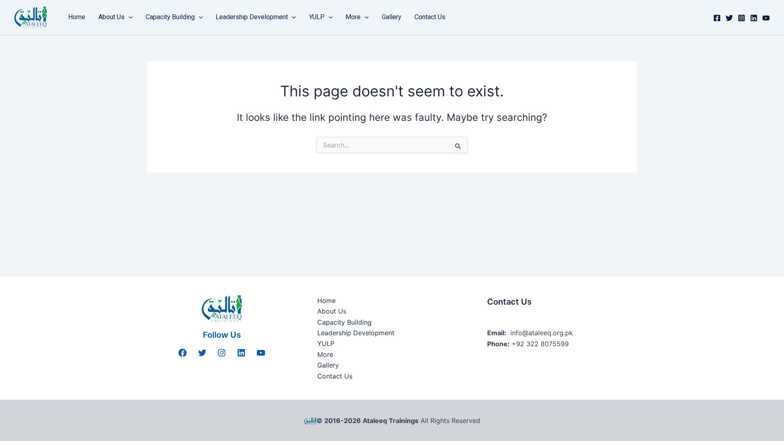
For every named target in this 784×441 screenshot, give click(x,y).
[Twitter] (729, 18)
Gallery (391, 17)
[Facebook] (717, 18)
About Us (111, 17)
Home (76, 17)
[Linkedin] (753, 18)
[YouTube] (766, 18)
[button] (129, 17)
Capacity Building (170, 17)
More (353, 17)
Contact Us (429, 17)
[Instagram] (741, 18)
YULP (317, 17)
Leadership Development (252, 17)
